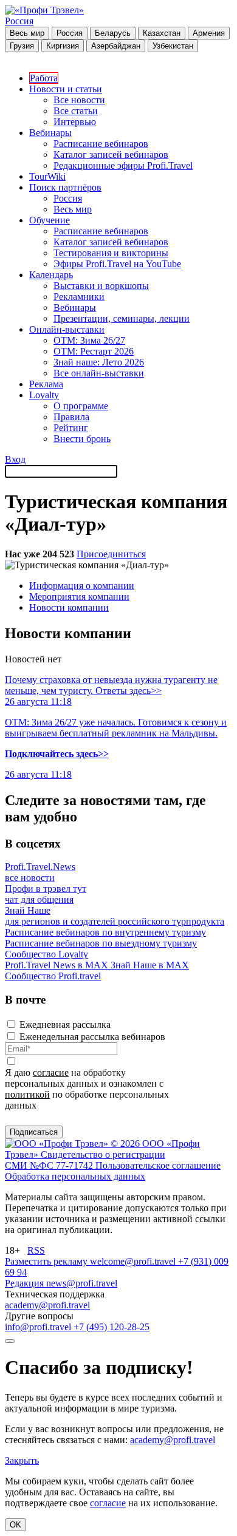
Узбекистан (173, 45)
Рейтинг (70, 428)
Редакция (25, 1283)
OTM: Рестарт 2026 (93, 351)
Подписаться (34, 1132)
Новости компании (69, 607)
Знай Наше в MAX (150, 965)
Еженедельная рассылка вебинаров (92, 1036)
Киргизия (62, 45)
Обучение (49, 220)
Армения (209, 33)
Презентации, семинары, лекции (121, 318)
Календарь (51, 275)
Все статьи (75, 111)
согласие (51, 1072)
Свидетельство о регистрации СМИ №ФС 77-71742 (85, 1160)
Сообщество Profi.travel (53, 976)
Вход (15, 459)
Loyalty (44, 395)
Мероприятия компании (79, 596)
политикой (27, 1094)
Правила (71, 417)
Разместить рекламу (47, 1261)
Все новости (79, 100)
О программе (80, 406)
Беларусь (113, 33)
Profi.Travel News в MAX (58, 965)
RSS (36, 1250)
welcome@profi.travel (134, 1261)
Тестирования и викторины (110, 253)
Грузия (22, 45)
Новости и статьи (65, 89)
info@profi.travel (39, 1327)
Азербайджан (115, 45)
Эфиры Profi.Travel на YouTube (117, 264)
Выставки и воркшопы (101, 285)
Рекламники (79, 296)
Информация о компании (81, 585)
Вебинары (50, 132)
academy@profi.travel (47, 1305)
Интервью (74, 122)
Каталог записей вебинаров (110, 154)
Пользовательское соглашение (158, 1165)
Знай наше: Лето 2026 (98, 362)
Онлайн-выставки (67, 329)
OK (15, 1524)
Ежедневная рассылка (65, 1024)
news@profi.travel (81, 1283)
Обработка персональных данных (75, 1176)
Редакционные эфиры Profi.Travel (123, 165)
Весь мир (27, 33)
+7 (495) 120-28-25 (111, 1327)
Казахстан (161, 33)
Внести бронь (82, 438)
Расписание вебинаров (100, 143)
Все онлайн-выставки (98, 373)
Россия (19, 21)
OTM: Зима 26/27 (89, 340)
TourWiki (47, 176)
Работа (44, 78)
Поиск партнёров (65, 187)
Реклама (46, 384)
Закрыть (22, 1460)
